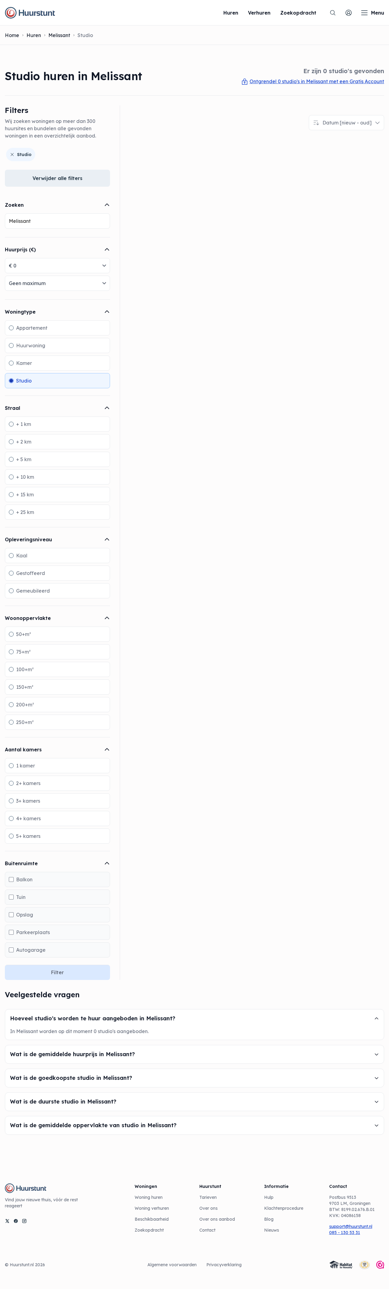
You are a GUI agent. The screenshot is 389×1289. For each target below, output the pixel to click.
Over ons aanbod (217, 1219)
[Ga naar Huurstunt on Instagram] (24, 1221)
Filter (57, 972)
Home (12, 35)
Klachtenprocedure (283, 1208)
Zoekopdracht (149, 1230)
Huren (33, 35)
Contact (207, 1230)
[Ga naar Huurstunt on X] (7, 1221)
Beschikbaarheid (152, 1219)
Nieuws (271, 1230)
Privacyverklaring (224, 1264)
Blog (269, 1219)
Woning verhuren (152, 1208)
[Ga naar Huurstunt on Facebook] (15, 1221)
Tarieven (208, 1197)
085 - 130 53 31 (344, 1232)
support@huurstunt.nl (350, 1226)
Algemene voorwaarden (172, 1264)
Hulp (269, 1197)
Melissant (59, 35)
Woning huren (149, 1197)
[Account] (348, 13)
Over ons (208, 1208)
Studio (24, 154)
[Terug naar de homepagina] (30, 13)
